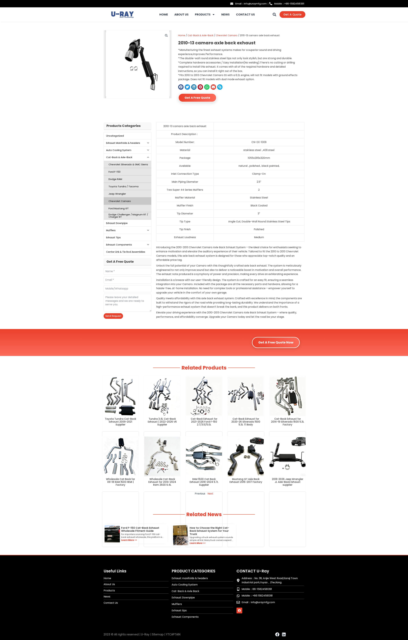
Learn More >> (129, 540)
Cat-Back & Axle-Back (200, 35)
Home (181, 35)
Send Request (113, 316)
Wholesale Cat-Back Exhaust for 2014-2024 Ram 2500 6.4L (162, 481)
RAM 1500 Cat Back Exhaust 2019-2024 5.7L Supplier (204, 481)
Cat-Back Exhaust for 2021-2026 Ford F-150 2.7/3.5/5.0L (204, 421)
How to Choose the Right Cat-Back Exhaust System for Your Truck (209, 531)
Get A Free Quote (197, 98)
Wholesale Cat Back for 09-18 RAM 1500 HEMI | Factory (120, 481)
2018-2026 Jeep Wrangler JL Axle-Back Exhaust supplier (287, 481)
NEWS (225, 14)
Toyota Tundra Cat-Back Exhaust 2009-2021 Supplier (120, 421)
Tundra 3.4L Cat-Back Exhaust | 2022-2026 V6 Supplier (162, 421)
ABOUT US (181, 14)
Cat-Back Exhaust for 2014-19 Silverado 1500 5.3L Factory (287, 421)
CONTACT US (245, 14)
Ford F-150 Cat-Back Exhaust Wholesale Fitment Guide (140, 529)
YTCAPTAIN (173, 634)
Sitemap (158, 634)
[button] (274, 14)
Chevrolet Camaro (226, 35)
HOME (163, 14)
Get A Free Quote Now (275, 342)
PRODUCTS (203, 14)
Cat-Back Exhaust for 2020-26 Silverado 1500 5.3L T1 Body (245, 421)
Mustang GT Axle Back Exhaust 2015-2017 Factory (245, 480)
